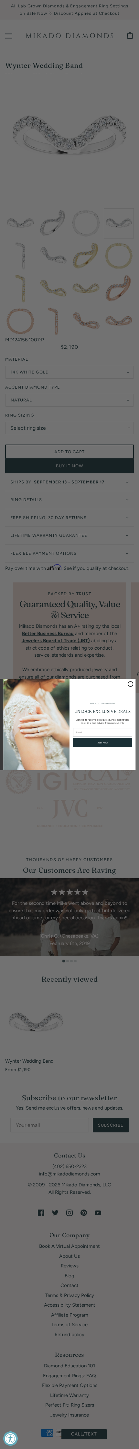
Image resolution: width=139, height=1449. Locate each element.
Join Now (102, 742)
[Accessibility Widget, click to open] (10, 1438)
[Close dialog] (130, 684)
